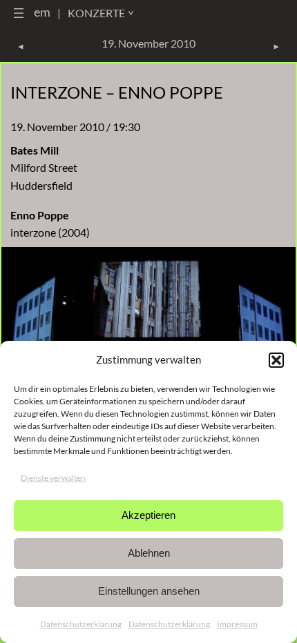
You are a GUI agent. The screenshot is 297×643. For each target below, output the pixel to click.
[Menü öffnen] (18, 13)
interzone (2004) (50, 232)
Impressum (237, 624)
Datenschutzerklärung (81, 624)
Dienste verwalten (53, 478)
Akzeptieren (148, 515)
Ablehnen (149, 553)
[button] (276, 360)
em (42, 11)
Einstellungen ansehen (149, 591)
